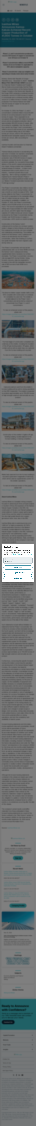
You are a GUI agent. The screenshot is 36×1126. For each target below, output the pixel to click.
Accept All (18, 567)
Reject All (18, 578)
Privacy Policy (16, 554)
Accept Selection (18, 573)
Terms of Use (28, 554)
